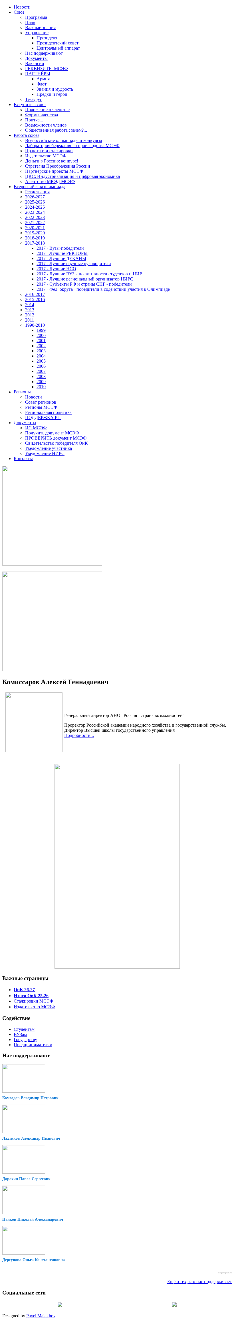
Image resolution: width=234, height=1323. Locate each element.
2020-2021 (35, 227)
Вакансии (34, 63)
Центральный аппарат (58, 48)
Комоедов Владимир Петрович (30, 1098)
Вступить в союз (30, 104)
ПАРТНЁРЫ (37, 73)
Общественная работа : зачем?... (56, 130)
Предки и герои (52, 94)
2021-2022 (35, 222)
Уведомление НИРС (44, 453)
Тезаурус (33, 99)
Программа (36, 17)
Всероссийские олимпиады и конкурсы (63, 140)
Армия (43, 78)
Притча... (34, 119)
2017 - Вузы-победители (60, 248)
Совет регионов (40, 402)
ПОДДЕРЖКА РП (43, 417)
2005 (41, 361)
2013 (29, 309)
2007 (41, 371)
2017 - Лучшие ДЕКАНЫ (61, 258)
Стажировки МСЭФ (33, 1001)
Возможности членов (46, 125)
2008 (41, 376)
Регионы (22, 391)
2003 (41, 350)
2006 (41, 366)
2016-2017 (35, 294)
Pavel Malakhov (40, 1315)
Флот (42, 84)
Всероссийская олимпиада (39, 186)
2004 (41, 355)
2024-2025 (35, 207)
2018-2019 (35, 237)
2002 (41, 345)
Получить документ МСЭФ (52, 432)
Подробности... (79, 735)
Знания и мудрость (55, 89)
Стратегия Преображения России (57, 166)
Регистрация (37, 191)
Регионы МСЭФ (41, 407)
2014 (29, 304)
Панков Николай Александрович (32, 1219)
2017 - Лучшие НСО (56, 268)
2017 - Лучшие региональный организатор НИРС (85, 279)
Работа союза (26, 135)
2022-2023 (35, 217)
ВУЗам (20, 1034)
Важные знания (40, 27)
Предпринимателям (33, 1044)
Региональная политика (48, 412)
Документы (36, 58)
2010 (41, 386)
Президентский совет (57, 42)
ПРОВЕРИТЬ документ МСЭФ (56, 438)
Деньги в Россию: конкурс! (51, 160)
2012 (29, 314)
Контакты (23, 458)
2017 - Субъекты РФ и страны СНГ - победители (84, 284)
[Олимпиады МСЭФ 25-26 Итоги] (52, 669)
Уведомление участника (48, 448)
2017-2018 (35, 243)
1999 (41, 330)
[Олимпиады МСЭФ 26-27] (52, 564)
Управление (37, 32)
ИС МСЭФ (36, 427)
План (30, 22)
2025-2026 (35, 202)
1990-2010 (35, 325)
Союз (19, 12)
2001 (41, 340)
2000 (41, 335)
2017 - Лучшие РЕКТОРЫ (62, 253)
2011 (29, 320)
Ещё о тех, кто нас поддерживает (199, 1281)
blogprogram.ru (225, 1273)
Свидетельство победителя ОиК (56, 443)
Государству (25, 1039)
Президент (47, 37)
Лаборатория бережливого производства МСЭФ (72, 145)
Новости (22, 7)
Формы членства (41, 114)
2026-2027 (35, 196)
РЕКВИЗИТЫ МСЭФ (46, 68)
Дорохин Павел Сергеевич (26, 1179)
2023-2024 (35, 212)
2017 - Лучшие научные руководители (74, 263)
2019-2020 (35, 232)
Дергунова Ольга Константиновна (33, 1260)
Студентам (24, 1029)
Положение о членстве (47, 109)
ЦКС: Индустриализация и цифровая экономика (72, 176)
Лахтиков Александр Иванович (31, 1138)
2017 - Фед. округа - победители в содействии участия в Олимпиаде (103, 289)
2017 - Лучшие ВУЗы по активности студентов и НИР (89, 273)
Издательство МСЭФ (45, 155)
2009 (41, 381)
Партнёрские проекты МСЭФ (54, 171)
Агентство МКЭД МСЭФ (50, 181)
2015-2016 (35, 299)
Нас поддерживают (44, 53)
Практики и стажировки (49, 150)
